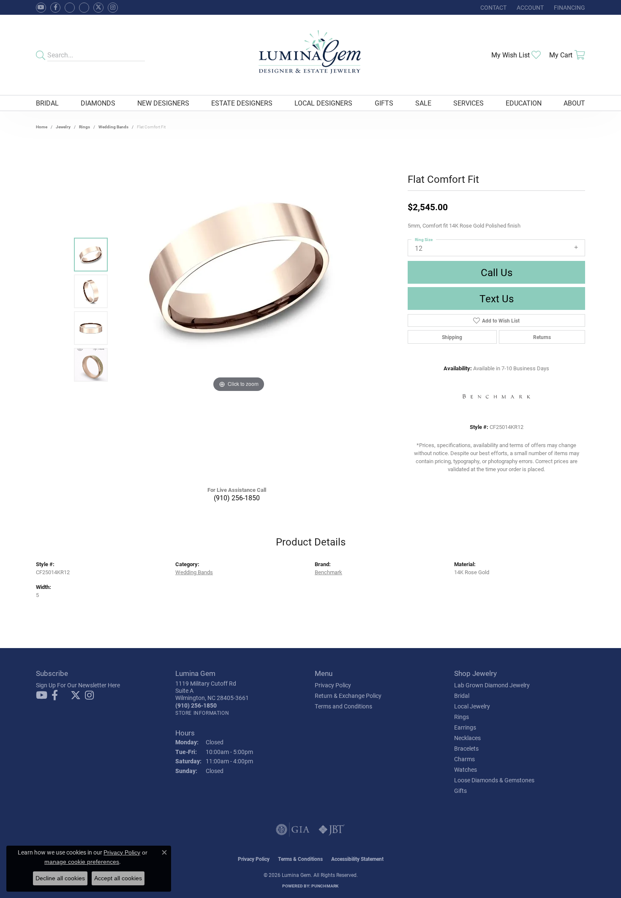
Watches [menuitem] (465, 769)
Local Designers (323, 102)
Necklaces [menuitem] (467, 738)
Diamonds (98, 102)
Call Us (496, 272)
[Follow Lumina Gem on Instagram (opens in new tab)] (113, 8)
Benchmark (328, 571)
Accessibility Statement (357, 858)
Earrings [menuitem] (465, 727)
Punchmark (324, 886)
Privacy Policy (333, 685)
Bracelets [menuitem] (466, 748)
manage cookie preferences (81, 861)
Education (524, 102)
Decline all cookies (60, 878)
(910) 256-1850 (237, 497)
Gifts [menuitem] (460, 791)
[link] (493, 7)
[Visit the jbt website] (331, 829)
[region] (238, 310)
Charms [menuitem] (464, 759)
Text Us (496, 298)
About (574, 102)
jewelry (63, 127)
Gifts (384, 102)
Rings (84, 127)
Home (41, 127)
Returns (542, 337)
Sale (423, 102)
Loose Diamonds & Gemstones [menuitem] (494, 780)
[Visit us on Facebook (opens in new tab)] (70, 8)
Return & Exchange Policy (348, 696)
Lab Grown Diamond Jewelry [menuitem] (492, 685)
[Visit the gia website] (293, 829)
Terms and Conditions (343, 706)
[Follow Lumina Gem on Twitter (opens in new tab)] (98, 8)
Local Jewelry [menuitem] (472, 706)
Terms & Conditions (300, 858)
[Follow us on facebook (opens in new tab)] (55, 8)
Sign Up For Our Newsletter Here (78, 685)
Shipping (452, 337)
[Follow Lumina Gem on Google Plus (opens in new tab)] (84, 8)
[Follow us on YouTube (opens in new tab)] (41, 8)
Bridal (47, 102)
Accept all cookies (118, 878)
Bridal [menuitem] (461, 696)
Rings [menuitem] (461, 717)
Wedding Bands (113, 127)
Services (468, 102)
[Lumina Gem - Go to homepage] (310, 55)
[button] (529, 7)
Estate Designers (241, 102)
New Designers (163, 102)
